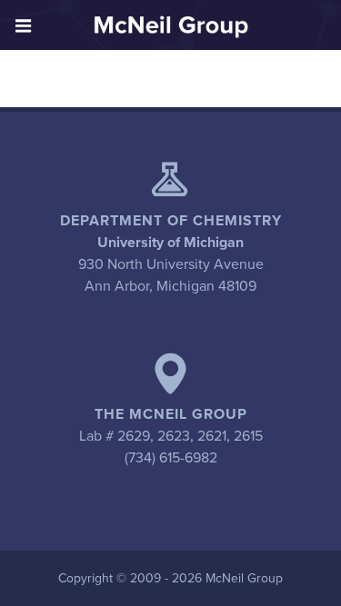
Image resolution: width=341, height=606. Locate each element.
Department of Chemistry (171, 221)
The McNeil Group (171, 414)
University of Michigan (170, 242)
